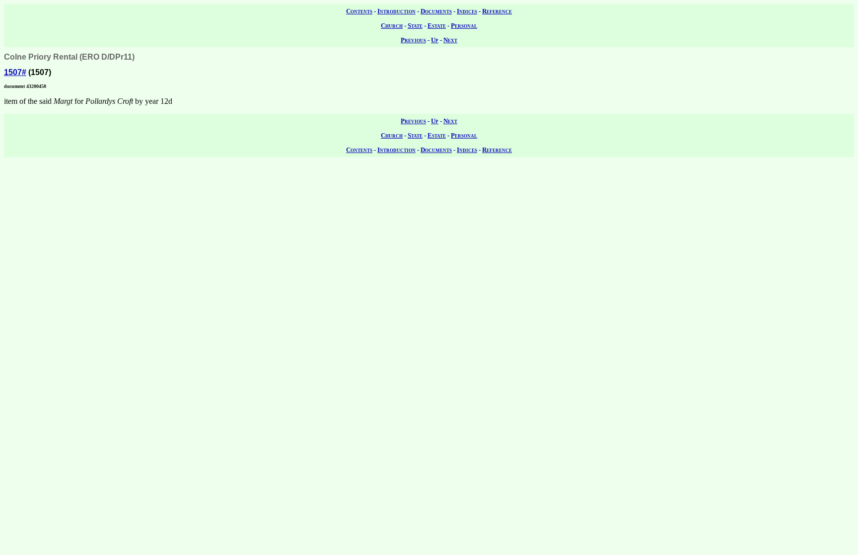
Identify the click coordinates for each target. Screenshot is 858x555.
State (415, 25)
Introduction (396, 11)
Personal (464, 25)
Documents (436, 11)
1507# (15, 72)
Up (434, 40)
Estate (437, 25)
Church (392, 25)
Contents (359, 11)
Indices (467, 11)
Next (450, 40)
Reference (497, 11)
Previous (413, 40)
